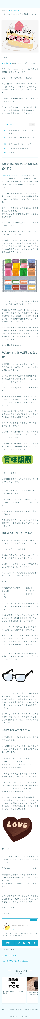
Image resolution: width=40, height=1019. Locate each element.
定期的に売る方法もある (18, 148)
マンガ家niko (7, 63)
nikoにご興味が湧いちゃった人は (15, 961)
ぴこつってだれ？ (9, 955)
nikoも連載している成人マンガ (14, 175)
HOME (3, 1009)
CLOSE (32, 124)
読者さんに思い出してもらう (20, 144)
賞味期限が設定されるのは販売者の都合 (22, 131)
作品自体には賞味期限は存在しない (22, 138)
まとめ (11, 152)
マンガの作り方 (15, 10)
